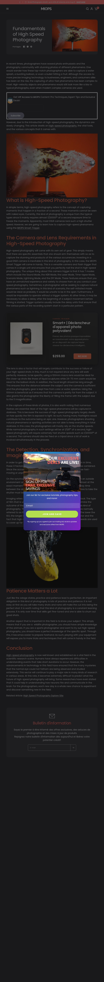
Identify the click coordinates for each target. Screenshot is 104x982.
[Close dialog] (77, 454)
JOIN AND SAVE (52, 514)
